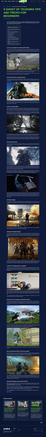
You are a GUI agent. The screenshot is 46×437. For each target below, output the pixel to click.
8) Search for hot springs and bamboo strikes (13, 40)
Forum (9, 1)
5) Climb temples (10, 35)
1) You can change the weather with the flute (13, 30)
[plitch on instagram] (36, 430)
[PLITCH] (23, 2)
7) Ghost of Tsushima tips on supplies (13, 38)
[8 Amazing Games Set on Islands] (27, 419)
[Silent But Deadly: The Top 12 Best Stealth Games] (41, 419)
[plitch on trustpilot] (41, 430)
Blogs (17, 1)
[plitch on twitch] (42, 431)
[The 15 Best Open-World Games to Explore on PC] (14, 419)
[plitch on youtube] (35, 430)
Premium (13, 1)
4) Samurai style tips (11, 34)
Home (2, 1)
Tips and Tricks (8, 6)
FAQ (13, 430)
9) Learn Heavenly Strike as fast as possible (13, 42)
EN (43, 1)
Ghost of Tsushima (31, 22)
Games (5, 1)
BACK (41, 422)
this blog (28, 390)
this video (11, 390)
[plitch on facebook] (40, 430)
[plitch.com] (6, 429)
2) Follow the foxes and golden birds (13, 31)
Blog (18, 430)
